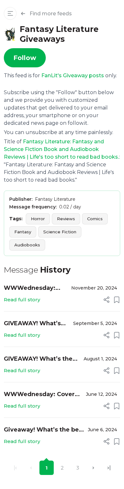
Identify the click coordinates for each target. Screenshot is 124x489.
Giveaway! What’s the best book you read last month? (44, 430)
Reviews (66, 218)
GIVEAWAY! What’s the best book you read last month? (32, 324)
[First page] (15, 468)
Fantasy (22, 231)
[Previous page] (31, 468)
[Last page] (109, 468)
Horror (38, 218)
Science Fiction (59, 231)
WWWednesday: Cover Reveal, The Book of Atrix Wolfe (42, 395)
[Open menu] (10, 13)
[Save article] (116, 299)
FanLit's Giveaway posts (72, 75)
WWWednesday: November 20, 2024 (34, 288)
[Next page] (93, 468)
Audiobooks (27, 244)
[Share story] (106, 299)
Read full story (22, 300)
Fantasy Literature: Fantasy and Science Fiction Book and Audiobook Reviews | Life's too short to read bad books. (61, 149)
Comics (95, 218)
